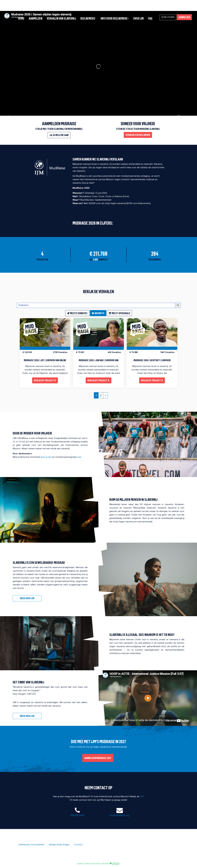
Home (21, 18)
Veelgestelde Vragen (59, 845)
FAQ (150, 18)
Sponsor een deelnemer (137, 134)
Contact (78, 845)
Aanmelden (35, 18)
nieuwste (99, 313)
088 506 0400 (77, 815)
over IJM (138, 18)
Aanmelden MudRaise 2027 (97, 758)
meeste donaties (78, 313)
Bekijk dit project (44, 380)
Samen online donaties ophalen (93, 864)
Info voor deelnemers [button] (114, 18)
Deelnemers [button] (87, 18)
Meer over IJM (27, 598)
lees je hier (46, 457)
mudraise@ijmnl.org (119, 815)
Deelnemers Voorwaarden (31, 845)
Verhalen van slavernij (61, 18)
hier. (80, 457)
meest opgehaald (120, 313)
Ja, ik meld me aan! (59, 135)
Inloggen (168, 17)
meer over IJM (27, 715)
